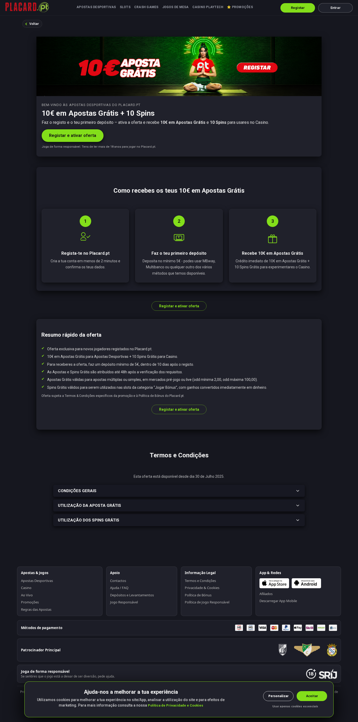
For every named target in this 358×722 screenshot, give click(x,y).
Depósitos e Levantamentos (132, 595)
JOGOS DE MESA (175, 7)
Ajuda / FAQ (119, 587)
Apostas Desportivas (37, 580)
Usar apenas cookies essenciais (295, 706)
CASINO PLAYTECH (208, 7)
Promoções (30, 602)
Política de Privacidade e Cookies (175, 705)
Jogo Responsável (124, 602)
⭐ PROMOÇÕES (240, 7)
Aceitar (312, 696)
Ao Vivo (27, 595)
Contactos (118, 580)
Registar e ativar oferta (72, 135)
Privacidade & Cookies (202, 587)
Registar (298, 8)
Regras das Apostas (36, 609)
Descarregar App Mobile (278, 600)
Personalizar (278, 696)
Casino (26, 587)
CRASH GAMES (146, 7)
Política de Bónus (198, 595)
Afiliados (266, 593)
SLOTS (125, 7)
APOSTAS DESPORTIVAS (96, 7)
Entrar (335, 8)
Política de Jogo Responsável (207, 602)
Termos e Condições (200, 580)
